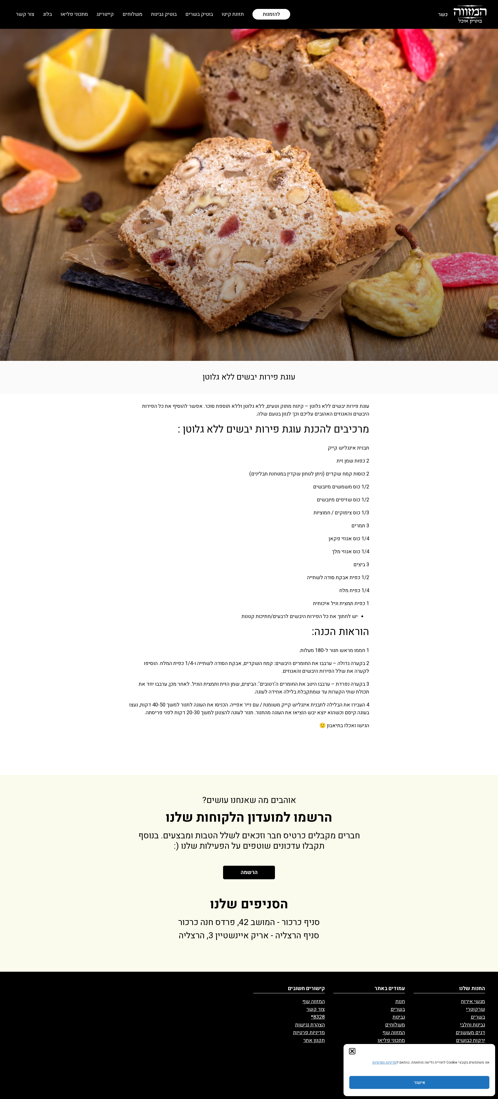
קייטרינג (105, 14)
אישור (419, 1082)
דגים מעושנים (470, 1033)
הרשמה (249, 872)
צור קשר (25, 14)
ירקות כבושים (470, 1040)
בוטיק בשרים (199, 14)
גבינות (399, 1017)
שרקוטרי (475, 1009)
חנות (400, 1001)
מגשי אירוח (473, 1001)
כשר (443, 14)
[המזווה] (469, 14)
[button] (352, 1051)
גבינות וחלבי (472, 1025)
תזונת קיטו (233, 14)
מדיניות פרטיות (309, 1033)
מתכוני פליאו (74, 14)
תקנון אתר (314, 1040)
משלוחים (132, 14)
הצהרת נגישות (310, 1025)
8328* (318, 1017)
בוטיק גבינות (164, 14)
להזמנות (271, 14)
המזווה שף (393, 1033)
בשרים (478, 1017)
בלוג (47, 14)
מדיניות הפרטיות (384, 1062)
